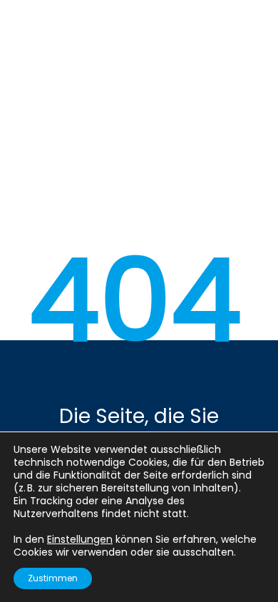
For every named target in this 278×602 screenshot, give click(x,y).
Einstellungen (80, 539)
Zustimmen (53, 578)
